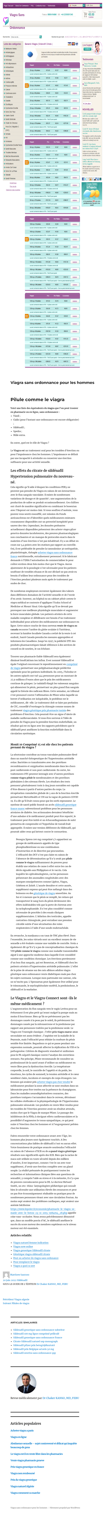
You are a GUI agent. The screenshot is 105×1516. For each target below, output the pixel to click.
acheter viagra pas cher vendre (53, 1082)
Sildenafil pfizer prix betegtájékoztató (34, 1345)
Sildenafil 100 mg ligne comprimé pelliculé (36, 1333)
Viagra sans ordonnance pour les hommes (52, 382)
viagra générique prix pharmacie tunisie (44, 710)
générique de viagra (44, 893)
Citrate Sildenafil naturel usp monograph (35, 1341)
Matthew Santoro (19, 1274)
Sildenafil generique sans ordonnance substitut (39, 1329)
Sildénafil (22, 1280)
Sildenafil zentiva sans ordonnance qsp (34, 1353)
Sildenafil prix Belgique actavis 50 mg (33, 1349)
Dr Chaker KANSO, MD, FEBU (52, 1284)
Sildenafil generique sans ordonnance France (37, 1337)
